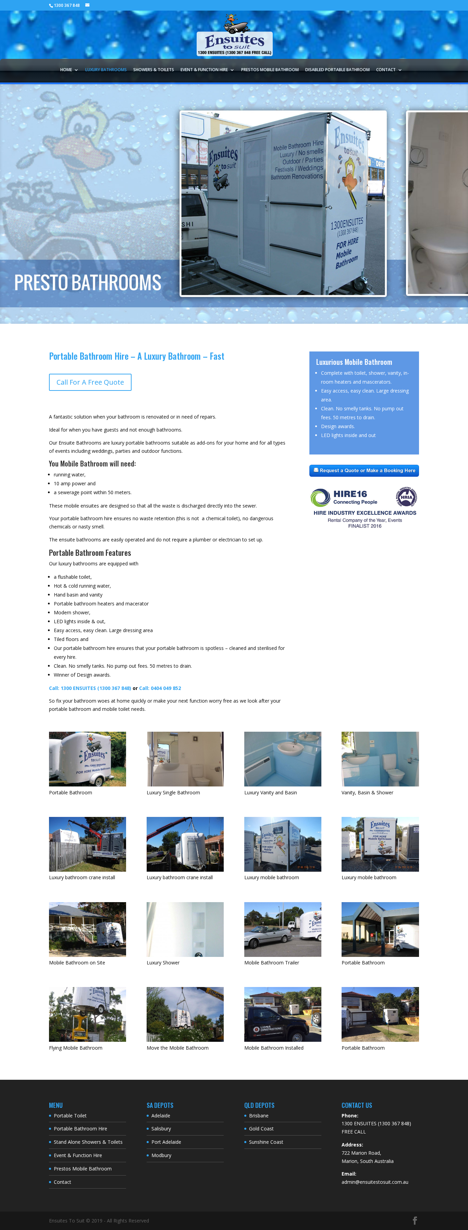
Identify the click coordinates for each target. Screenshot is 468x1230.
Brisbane (259, 1115)
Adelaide (160, 1115)
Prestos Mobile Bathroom (270, 70)
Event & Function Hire (204, 70)
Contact (386, 70)
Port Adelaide (166, 1142)
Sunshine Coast (266, 1142)
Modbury (161, 1155)
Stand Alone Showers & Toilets (88, 1142)
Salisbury (161, 1128)
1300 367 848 (67, 5)
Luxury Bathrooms (106, 70)
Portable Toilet (70, 1115)
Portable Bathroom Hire (80, 1128)
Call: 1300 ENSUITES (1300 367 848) (90, 688)
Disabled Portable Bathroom (337, 70)
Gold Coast (261, 1128)
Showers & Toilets (153, 70)
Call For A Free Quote (90, 382)
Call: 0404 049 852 (160, 688)
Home (66, 70)
